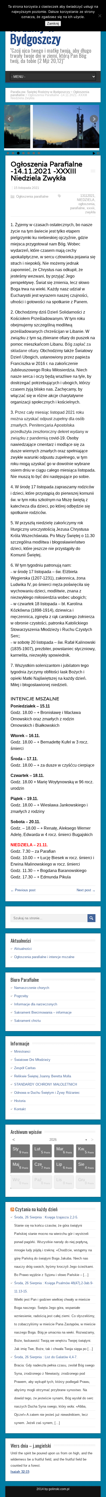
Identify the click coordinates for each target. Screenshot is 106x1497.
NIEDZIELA (85, 200)
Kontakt (20, 1109)
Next (94, 119)
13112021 (87, 196)
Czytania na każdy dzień (36, 1209)
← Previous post (23, 890)
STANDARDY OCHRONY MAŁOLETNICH (45, 1084)
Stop (98, 153)
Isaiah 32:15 (20, 1472)
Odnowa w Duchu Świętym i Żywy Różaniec (47, 1093)
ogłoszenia (86, 204)
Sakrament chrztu (27, 1021)
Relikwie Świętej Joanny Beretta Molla (42, 1076)
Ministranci (22, 1051)
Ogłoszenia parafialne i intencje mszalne (44, 957)
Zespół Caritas (25, 1068)
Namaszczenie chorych (31, 988)
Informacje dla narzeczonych (35, 1004)
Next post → (86, 890)
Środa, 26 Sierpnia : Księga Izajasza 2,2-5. (46, 1217)
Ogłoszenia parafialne (32, 196)
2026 (53, 1140)
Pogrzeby (21, 996)
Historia (19, 1101)
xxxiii (90, 208)
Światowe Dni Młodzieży (32, 1060)
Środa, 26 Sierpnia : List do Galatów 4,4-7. (45, 1357)
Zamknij (53, 23)
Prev (9, 119)
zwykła (90, 212)
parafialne (77, 208)
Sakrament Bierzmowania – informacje (43, 1012)
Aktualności (23, 949)
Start (94, 153)
